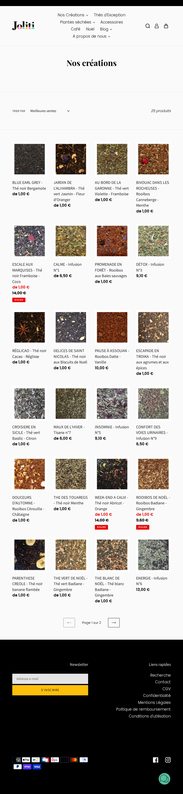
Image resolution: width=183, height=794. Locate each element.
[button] (164, 779)
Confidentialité (157, 695)
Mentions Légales (154, 702)
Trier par (18, 111)
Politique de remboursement (143, 709)
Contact (163, 682)
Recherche (160, 675)
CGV (166, 689)
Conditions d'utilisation (150, 716)
